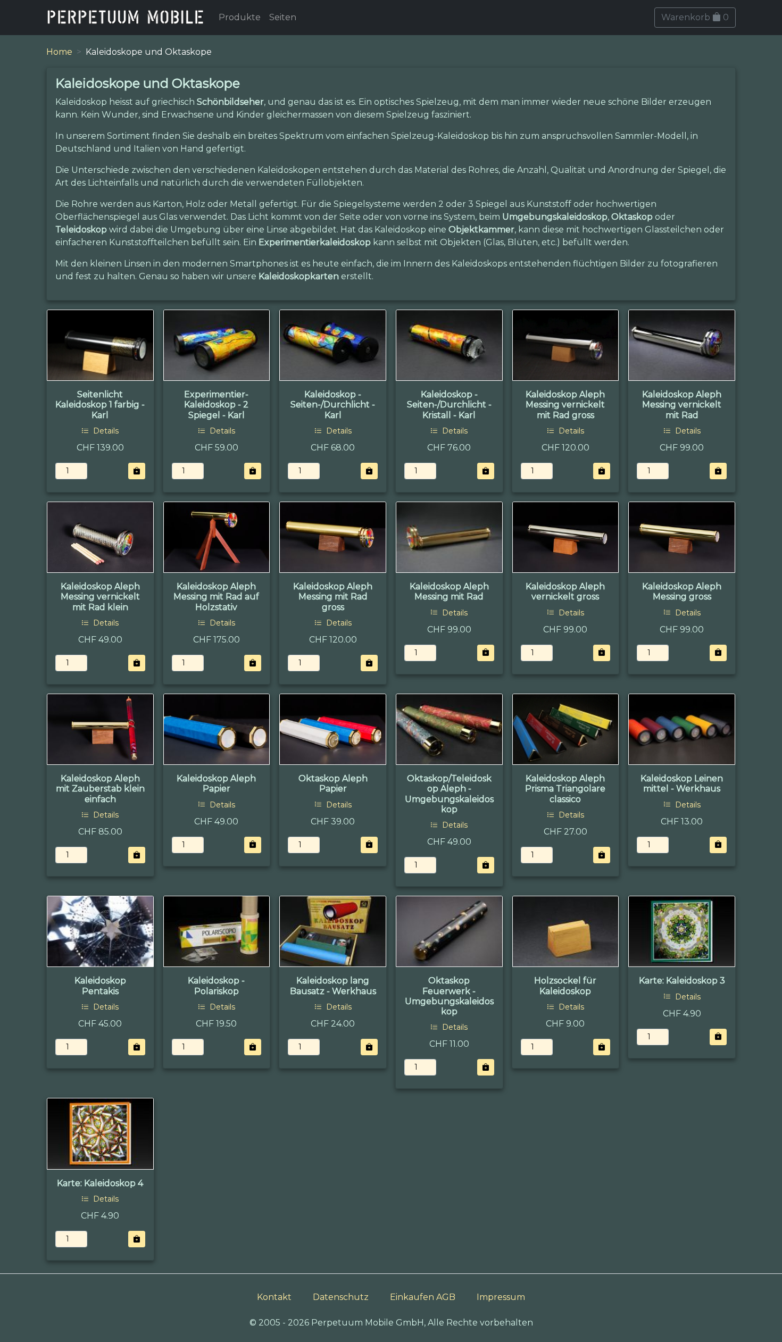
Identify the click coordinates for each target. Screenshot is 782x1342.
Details (105, 431)
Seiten (282, 17)
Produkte (240, 17)
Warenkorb (695, 17)
